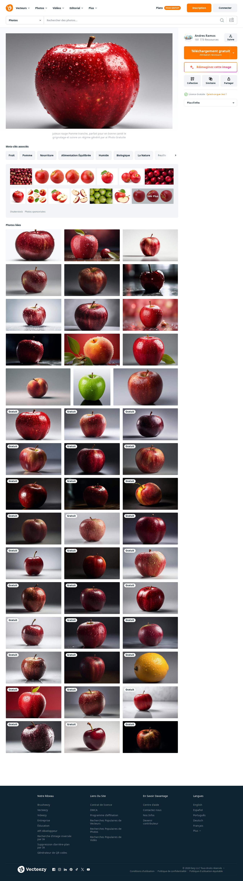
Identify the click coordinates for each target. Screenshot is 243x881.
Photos (39, 8)
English (197, 804)
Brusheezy (43, 804)
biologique (123, 155)
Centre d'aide (151, 804)
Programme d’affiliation (104, 815)
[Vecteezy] (9, 8)
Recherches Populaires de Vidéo (105, 838)
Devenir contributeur (150, 822)
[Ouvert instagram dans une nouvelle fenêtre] (59, 869)
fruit (12, 155)
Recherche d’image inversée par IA (54, 837)
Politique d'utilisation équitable (206, 871)
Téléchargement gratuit (210, 53)
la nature (144, 155)
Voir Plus (152, 196)
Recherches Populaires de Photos (105, 830)
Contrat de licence (101, 804)
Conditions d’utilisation (142, 871)
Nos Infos (149, 815)
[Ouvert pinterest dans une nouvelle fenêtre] (71, 869)
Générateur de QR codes (52, 852)
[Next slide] (172, 155)
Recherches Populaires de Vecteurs (105, 822)
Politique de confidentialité (172, 871)
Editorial (75, 8)
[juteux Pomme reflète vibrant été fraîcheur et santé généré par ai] (150, 737)
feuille (162, 155)
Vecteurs (21, 8)
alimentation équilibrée (76, 155)
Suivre (230, 39)
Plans (159, 8)
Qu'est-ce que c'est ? (216, 94)
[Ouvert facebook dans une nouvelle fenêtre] (53, 869)
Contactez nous (152, 810)
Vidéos (57, 8)
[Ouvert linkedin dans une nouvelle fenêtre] (65, 869)
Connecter (225, 8)
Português (199, 815)
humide (104, 155)
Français (198, 825)
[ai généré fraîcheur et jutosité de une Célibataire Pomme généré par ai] (91, 386)
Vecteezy (42, 810)
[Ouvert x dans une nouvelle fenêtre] (82, 869)
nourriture (46, 155)
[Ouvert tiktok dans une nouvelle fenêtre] (76, 869)
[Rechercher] (222, 20)
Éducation (43, 825)
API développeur (47, 831)
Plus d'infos (193, 102)
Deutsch (198, 820)
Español (198, 810)
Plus (91, 8)
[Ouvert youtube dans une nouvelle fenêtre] (88, 869)
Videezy (42, 815)
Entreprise (43, 820)
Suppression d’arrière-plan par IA (53, 846)
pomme (27, 155)
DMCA (93, 810)
